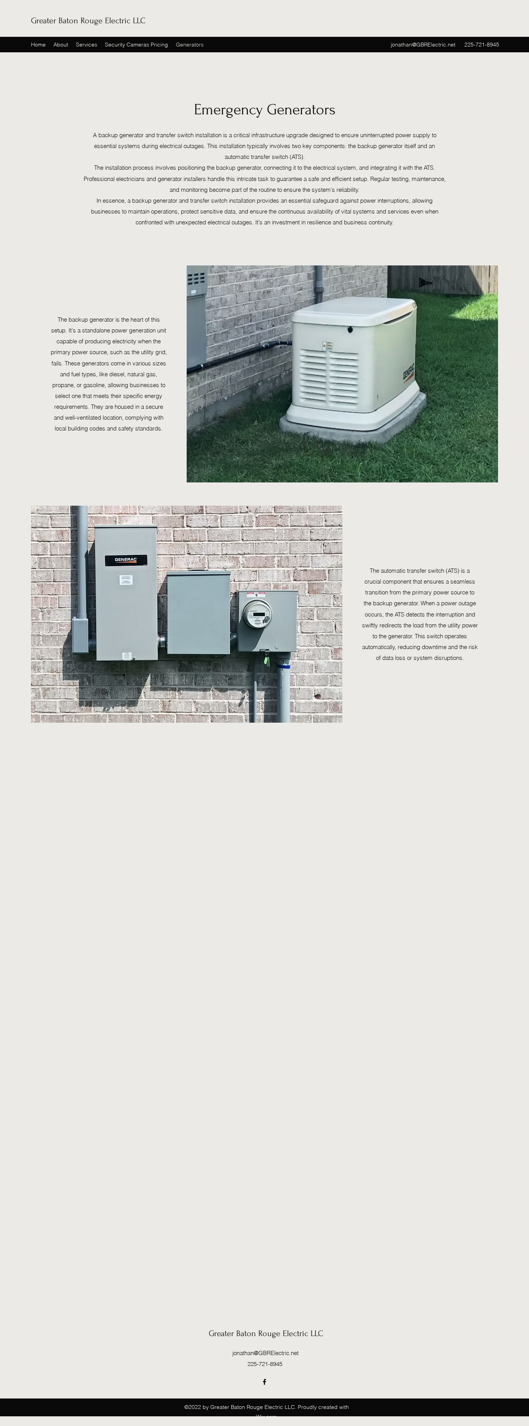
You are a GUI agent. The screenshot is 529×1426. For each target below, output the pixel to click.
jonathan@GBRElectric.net (423, 44)
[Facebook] (264, 1382)
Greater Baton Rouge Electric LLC (88, 20)
